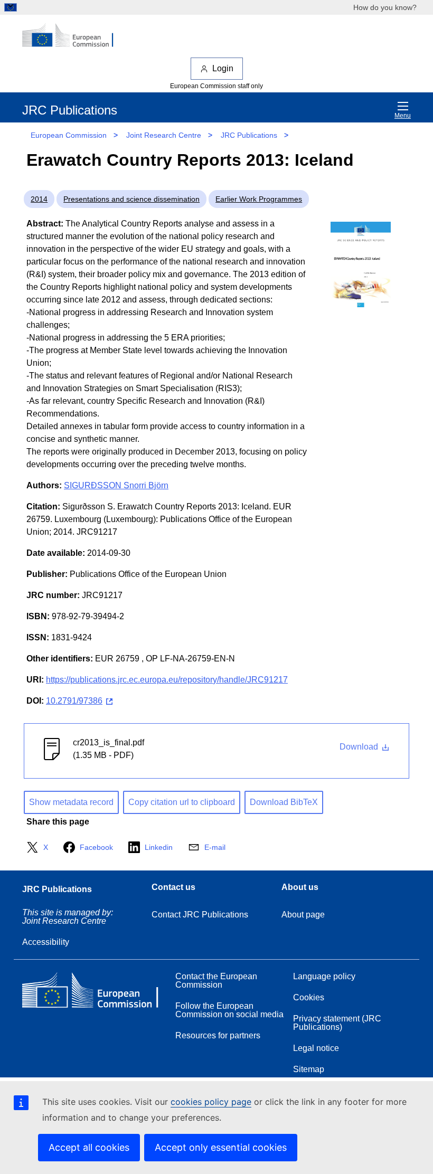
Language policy (324, 976)
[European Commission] (73, 36)
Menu (402, 115)
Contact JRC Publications (200, 914)
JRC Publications (249, 135)
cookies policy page (211, 1101)
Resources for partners (217, 1035)
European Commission (69, 135)
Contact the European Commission (216, 980)
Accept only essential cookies (221, 1147)
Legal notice (316, 1048)
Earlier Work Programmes (258, 199)
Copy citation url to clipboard (181, 802)
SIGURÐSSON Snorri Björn (116, 485)
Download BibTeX (284, 802)
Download (360, 746)
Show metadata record (71, 802)
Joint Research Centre (163, 135)
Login (222, 68)
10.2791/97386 (74, 700)
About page (303, 914)
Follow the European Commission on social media (229, 1010)
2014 (39, 199)
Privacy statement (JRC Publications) (337, 1022)
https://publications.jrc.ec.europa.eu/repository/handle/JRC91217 (167, 679)
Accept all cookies (89, 1147)
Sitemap (308, 1069)
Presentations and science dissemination (131, 199)
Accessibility (45, 942)
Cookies (308, 997)
